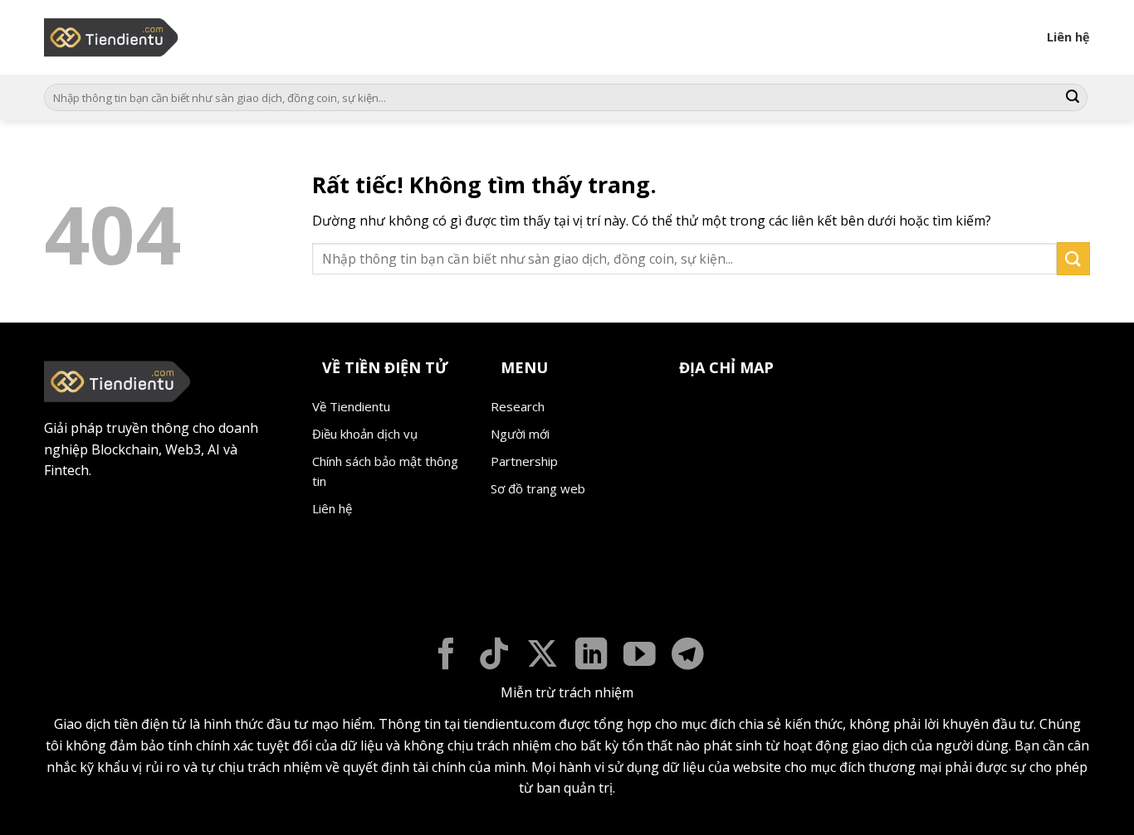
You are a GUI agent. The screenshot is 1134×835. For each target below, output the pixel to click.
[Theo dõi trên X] (542, 656)
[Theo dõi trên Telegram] (688, 656)
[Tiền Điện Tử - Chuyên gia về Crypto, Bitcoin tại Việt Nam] (112, 37)
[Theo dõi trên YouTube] (639, 656)
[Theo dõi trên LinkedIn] (591, 656)
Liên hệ (1068, 37)
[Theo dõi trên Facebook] (446, 656)
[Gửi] (1072, 98)
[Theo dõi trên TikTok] (494, 656)
